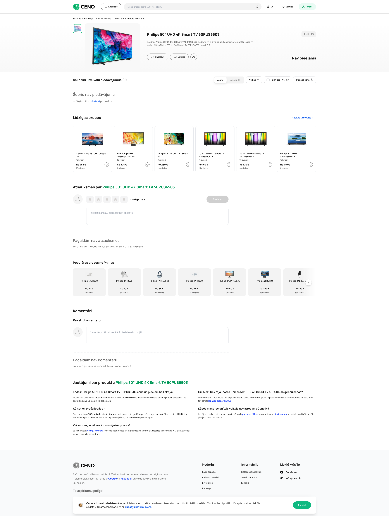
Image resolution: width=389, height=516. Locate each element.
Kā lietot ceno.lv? (210, 477)
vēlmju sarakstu (95, 430)
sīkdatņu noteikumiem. (138, 507)
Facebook (126, 478)
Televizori (95, 101)
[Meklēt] (257, 6)
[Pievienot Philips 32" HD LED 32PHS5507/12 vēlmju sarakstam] (311, 164)
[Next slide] (308, 282)
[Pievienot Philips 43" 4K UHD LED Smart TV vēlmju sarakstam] (188, 164)
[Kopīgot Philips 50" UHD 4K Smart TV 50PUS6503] (193, 57)
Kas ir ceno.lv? (209, 471)
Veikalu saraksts (249, 477)
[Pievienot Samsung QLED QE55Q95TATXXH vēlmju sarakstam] (147, 164)
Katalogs (206, 488)
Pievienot (217, 199)
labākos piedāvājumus (219, 400)
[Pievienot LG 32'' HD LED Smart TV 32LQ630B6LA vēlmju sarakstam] (270, 164)
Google (112, 478)
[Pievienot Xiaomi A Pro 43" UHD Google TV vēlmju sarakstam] (107, 164)
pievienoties (280, 414)
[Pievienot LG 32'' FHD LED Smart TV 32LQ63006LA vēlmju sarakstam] (229, 164)
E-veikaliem (207, 482)
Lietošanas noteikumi (251, 471)
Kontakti (245, 482)
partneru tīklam (250, 414)
